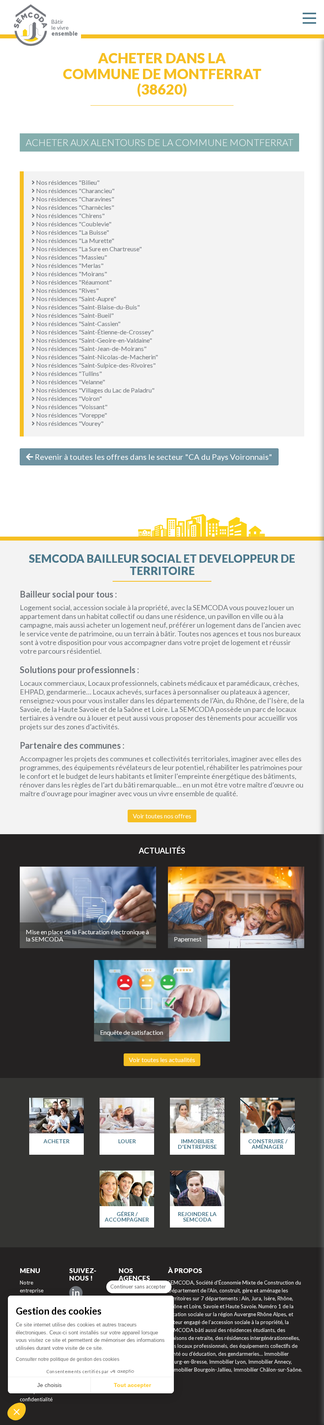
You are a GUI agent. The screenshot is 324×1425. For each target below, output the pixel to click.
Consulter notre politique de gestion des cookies (67, 1359)
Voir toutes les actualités (162, 1059)
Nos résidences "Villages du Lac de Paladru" (94, 390)
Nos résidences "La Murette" (74, 240)
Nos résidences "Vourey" (69, 423)
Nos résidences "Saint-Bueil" (74, 315)
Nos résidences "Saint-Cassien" (78, 323)
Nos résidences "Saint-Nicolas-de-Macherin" (96, 357)
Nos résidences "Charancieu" (75, 190)
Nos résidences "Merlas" (69, 265)
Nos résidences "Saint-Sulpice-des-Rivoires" (95, 365)
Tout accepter (132, 1385)
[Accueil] (28, 25)
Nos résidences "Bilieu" (67, 182)
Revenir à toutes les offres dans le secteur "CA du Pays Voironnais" (152, 456)
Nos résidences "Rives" (67, 290)
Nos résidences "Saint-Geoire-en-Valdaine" (93, 340)
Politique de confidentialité (36, 1395)
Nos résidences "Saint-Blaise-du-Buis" (87, 307)
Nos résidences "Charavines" (74, 199)
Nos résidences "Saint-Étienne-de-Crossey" (94, 332)
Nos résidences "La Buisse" (72, 232)
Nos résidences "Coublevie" (73, 224)
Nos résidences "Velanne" (70, 381)
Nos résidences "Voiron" (68, 398)
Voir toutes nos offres (162, 816)
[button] (16, 1411)
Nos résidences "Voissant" (71, 406)
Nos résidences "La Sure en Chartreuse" (88, 248)
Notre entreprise (31, 1286)
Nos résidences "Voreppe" (71, 415)
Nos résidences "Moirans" (71, 273)
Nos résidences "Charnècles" (74, 207)
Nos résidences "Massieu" (71, 257)
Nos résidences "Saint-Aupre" (75, 298)
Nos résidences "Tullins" (68, 373)
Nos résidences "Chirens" (70, 215)
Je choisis (49, 1385)
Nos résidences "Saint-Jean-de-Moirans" (91, 348)
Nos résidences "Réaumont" (73, 282)
